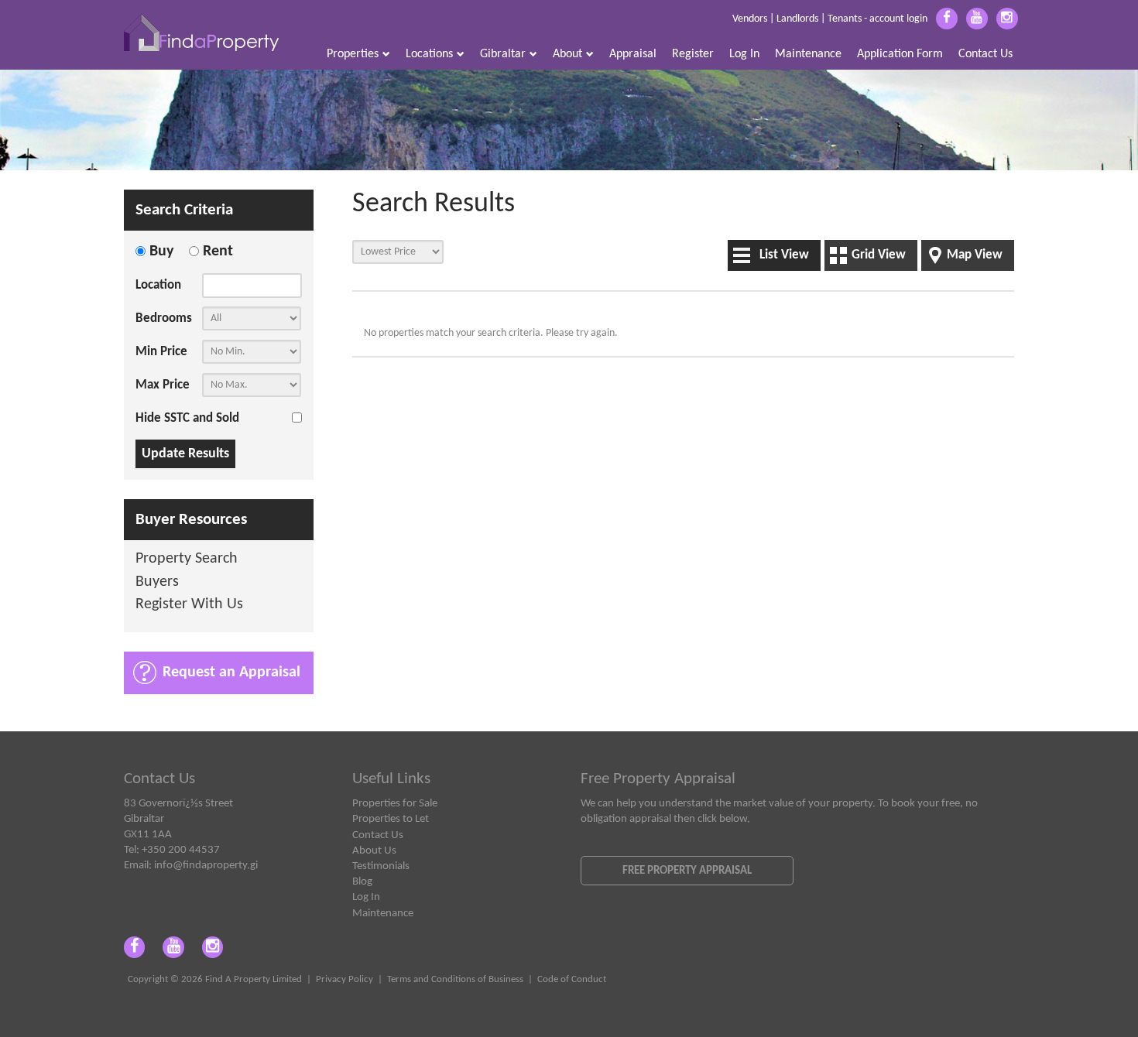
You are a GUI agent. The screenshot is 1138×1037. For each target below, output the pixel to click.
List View (784, 255)
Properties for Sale (394, 803)
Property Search (186, 559)
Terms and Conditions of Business (455, 979)
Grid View (879, 255)
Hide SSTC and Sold (187, 418)
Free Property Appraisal (687, 870)
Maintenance (808, 54)
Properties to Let (390, 819)
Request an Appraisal (231, 672)
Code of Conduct (571, 979)
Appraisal (632, 54)
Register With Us (189, 604)
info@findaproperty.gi (206, 865)
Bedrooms (163, 318)
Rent (218, 251)
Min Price (161, 351)
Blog (362, 881)
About (567, 54)
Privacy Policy (344, 979)
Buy (161, 251)
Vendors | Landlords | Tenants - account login (829, 19)
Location (158, 285)
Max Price (162, 385)
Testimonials (381, 866)
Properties (353, 54)
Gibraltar (503, 54)
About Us (374, 850)
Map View (975, 255)
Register (693, 54)
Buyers (157, 582)
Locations (429, 54)
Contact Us (985, 54)
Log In (744, 54)
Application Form (900, 54)
